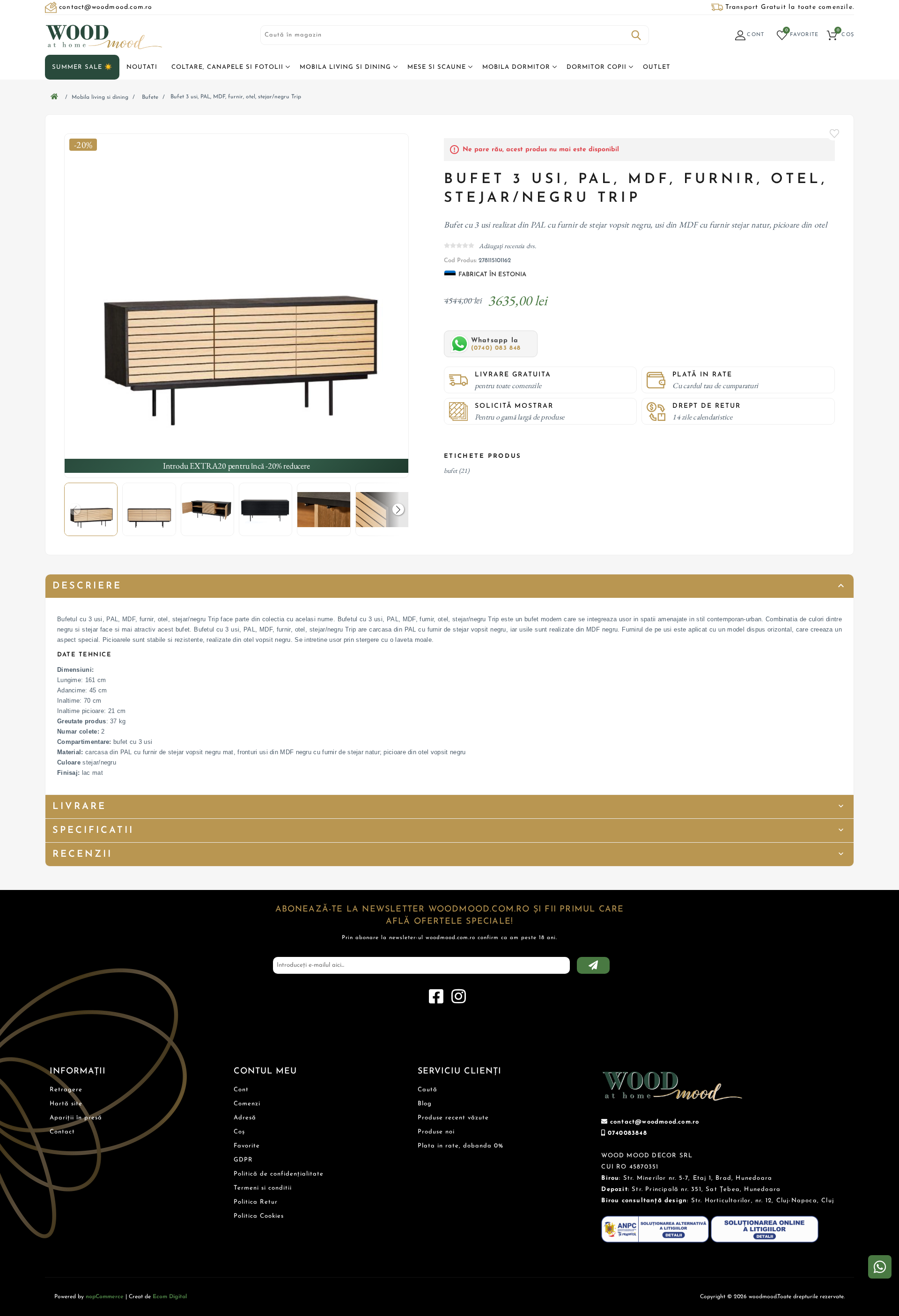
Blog (425, 1104)
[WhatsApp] (880, 1267)
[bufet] (236, 306)
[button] (398, 509)
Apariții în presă (76, 1118)
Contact (62, 1132)
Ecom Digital (170, 1297)
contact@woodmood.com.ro (655, 1122)
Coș (239, 1132)
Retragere (66, 1090)
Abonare (593, 965)
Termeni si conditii (263, 1188)
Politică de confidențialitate (279, 1174)
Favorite (835, 133)
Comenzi (247, 1104)
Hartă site (66, 1104)
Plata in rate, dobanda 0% (460, 1146)
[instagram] (458, 997)
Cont (241, 1090)
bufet (450, 470)
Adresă (245, 1118)
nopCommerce (105, 1297)
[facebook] (436, 997)
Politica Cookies (259, 1216)
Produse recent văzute (453, 1118)
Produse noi (436, 1132)
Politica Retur (256, 1202)
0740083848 (627, 1133)
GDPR (243, 1160)
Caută (636, 35)
